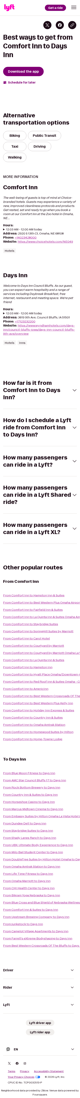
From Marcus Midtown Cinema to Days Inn (33, 809)
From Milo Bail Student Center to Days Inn (33, 852)
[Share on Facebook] (59, 25)
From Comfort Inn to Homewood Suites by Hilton (38, 732)
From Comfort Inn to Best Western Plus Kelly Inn (38, 703)
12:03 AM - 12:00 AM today (24, 229)
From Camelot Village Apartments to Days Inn (35, 931)
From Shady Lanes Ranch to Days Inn (29, 838)
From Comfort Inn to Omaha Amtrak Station (34, 725)
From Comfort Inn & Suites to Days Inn (30, 910)
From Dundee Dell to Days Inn (24, 823)
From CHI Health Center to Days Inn (29, 888)
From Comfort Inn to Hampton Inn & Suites (33, 595)
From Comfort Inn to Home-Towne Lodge (32, 739)
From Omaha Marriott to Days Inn (26, 881)
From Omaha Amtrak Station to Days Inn (31, 866)
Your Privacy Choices (21, 1077)
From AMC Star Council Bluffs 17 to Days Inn (34, 780)
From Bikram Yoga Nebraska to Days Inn (31, 895)
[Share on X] (47, 25)
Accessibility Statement (49, 1071)
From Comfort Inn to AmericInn (25, 689)
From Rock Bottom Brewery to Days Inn (31, 787)
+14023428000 (26, 237)
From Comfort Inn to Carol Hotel (26, 638)
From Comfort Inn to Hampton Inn (27, 667)
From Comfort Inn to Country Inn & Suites (33, 717)
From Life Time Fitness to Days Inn (28, 874)
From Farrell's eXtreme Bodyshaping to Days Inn (37, 938)
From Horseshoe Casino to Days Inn (29, 802)
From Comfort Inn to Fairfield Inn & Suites (33, 610)
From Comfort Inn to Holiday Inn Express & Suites (38, 710)
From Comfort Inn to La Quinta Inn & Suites (33, 660)
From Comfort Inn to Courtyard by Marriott (33, 646)
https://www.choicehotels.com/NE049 (45, 242)
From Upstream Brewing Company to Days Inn (36, 917)
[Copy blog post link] (72, 25)
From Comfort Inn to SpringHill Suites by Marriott (38, 631)
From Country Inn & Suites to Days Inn (30, 795)
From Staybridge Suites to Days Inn (28, 831)
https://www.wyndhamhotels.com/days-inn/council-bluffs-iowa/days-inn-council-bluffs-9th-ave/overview (39, 329)
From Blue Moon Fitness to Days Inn (29, 773)
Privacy (24, 1071)
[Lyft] (9, 8)
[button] (74, 7)
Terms (11, 1071)
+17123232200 (25, 321)
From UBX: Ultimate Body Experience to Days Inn (38, 845)
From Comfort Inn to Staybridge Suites (30, 624)
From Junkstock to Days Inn (23, 924)
